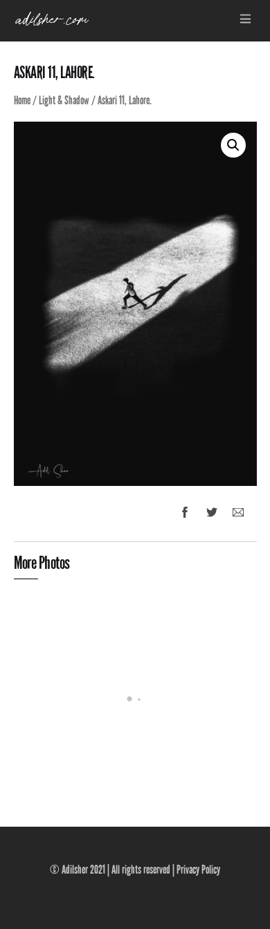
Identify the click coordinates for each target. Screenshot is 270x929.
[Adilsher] (52, 23)
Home (22, 100)
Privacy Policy (198, 870)
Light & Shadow (64, 100)
